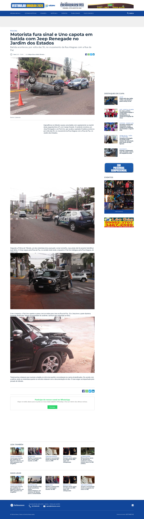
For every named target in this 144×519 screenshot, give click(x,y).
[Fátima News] (72, 4)
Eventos (64, 13)
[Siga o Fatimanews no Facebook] (133, 505)
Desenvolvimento (121, 514)
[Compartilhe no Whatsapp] (89, 54)
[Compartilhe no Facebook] (86, 54)
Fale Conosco (89, 13)
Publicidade (75, 13)
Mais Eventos (119, 211)
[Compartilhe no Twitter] (91, 54)
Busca (131, 13)
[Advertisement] (25, 154)
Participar (52, 407)
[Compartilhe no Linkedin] (94, 54)
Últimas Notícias (30, 13)
